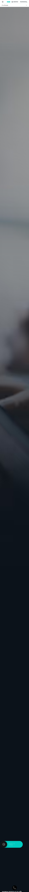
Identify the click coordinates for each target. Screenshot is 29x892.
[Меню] (3, 2)
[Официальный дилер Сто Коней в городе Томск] (19, 1)
